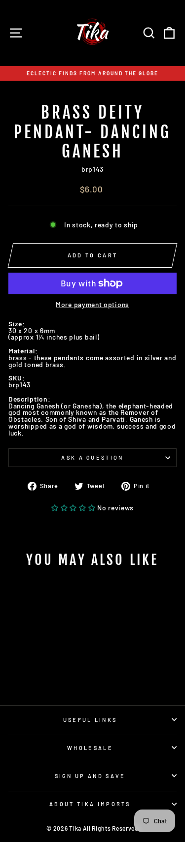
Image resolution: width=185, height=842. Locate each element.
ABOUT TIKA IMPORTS (90, 804)
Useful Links (90, 720)
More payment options (92, 304)
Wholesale (90, 748)
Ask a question (92, 457)
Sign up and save (90, 776)
